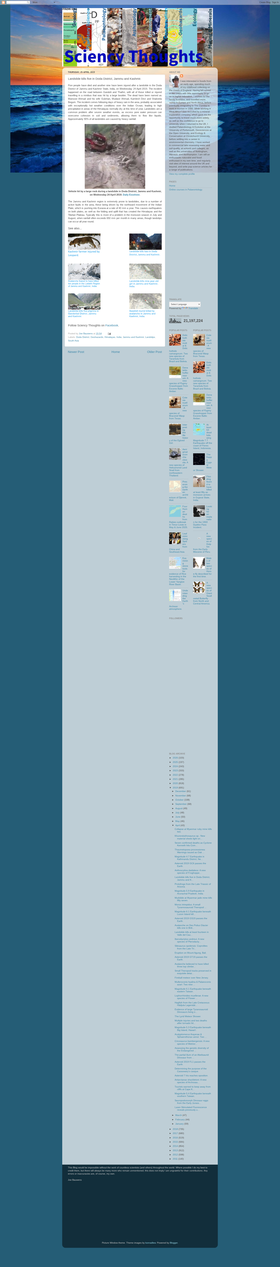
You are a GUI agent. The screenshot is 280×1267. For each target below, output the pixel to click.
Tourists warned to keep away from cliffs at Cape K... (193, 1088)
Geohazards (97, 337)
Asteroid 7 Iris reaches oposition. (191, 1075)
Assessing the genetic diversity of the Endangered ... (192, 1049)
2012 (176, 1154)
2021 (176, 779)
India (119, 337)
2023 (176, 770)
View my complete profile (182, 174)
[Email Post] (109, 333)
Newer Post (76, 352)
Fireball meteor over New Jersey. (192, 978)
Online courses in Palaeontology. (186, 189)
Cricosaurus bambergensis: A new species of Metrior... (192, 1042)
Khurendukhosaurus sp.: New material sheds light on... (190, 837)
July (177, 812)
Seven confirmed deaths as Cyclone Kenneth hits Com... (193, 844)
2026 (176, 758)
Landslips (150, 337)
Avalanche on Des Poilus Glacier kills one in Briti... (191, 926)
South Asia (73, 340)
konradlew (150, 1243)
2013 (176, 1150)
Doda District (82, 337)
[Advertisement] (190, 244)
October (179, 800)
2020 (176, 783)
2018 (176, 1129)
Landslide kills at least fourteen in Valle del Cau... (192, 933)
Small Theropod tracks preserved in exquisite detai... (193, 972)
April (178, 825)
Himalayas (110, 337)
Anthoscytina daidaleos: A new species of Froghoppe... (190, 871)
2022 (176, 775)
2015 (176, 1142)
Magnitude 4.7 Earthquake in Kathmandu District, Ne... (189, 857)
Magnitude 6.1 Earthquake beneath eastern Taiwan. (193, 990)
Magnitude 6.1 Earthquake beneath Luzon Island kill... (193, 912)
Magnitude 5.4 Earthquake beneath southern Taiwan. (193, 1094)
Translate (193, 308)
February (180, 1119)
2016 (176, 1137)
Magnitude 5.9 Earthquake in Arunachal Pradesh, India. (189, 892)
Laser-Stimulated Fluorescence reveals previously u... (191, 1108)
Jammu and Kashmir (133, 337)
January (179, 1124)
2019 (176, 787)
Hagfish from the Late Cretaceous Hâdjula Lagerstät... (192, 1003)
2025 (176, 762)
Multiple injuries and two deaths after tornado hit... (191, 1021)
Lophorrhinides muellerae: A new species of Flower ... (191, 996)
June (178, 817)
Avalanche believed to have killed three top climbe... (192, 965)
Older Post (154, 352)
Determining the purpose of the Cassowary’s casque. (191, 1069)
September (181, 804)
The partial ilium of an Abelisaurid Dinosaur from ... (192, 1056)
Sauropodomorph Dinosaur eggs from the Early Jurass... (191, 1101)
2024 (176, 766)
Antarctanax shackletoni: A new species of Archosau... (190, 1081)
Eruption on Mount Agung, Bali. (190, 953)
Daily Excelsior (131, 194)
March (178, 1115)
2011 (175, 1159)
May (177, 821)
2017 (176, 1133)
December (181, 791)
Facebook (111, 325)
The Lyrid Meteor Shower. (188, 1016)
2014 (176, 1146)
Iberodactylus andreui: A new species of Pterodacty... (189, 940)
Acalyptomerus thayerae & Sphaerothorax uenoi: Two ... (191, 1035)
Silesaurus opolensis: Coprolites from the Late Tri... (191, 947)
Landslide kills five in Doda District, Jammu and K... (192, 878)
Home (115, 352)
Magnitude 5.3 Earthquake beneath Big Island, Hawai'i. (193, 1028)
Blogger (174, 1243)
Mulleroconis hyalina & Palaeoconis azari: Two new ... (193, 983)
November (181, 795)
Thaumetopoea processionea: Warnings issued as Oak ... (190, 850)
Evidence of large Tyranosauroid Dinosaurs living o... (191, 1010)
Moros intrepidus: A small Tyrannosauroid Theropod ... (190, 905)
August (179, 808)
